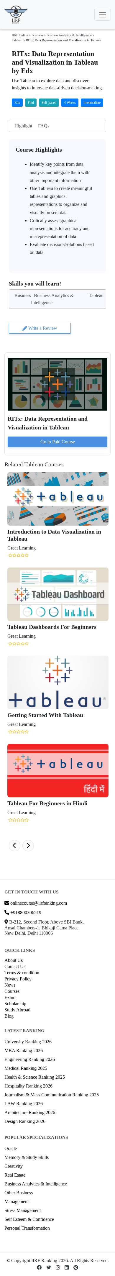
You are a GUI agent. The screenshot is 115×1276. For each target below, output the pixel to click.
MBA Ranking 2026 (23, 1050)
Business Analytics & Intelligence (69, 35)
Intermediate (92, 103)
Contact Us (14, 966)
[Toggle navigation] (102, 15)
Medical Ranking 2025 (25, 1068)
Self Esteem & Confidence (29, 1219)
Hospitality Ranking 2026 (28, 1085)
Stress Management (22, 1210)
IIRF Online (20, 35)
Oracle (10, 1148)
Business (37, 35)
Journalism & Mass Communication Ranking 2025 (51, 1094)
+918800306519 (25, 912)
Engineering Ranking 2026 (29, 1059)
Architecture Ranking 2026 (29, 1112)
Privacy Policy (18, 978)
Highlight (23, 125)
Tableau (17, 40)
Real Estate (14, 1174)
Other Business (18, 1192)
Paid (31, 103)
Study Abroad (17, 1009)
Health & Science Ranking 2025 (34, 1077)
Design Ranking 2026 (24, 1121)
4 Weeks (70, 103)
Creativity (13, 1166)
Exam (9, 997)
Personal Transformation (27, 1228)
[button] (14, 845)
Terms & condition (21, 972)
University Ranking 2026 (28, 1041)
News (9, 985)
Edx (17, 103)
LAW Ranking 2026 (23, 1103)
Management (16, 1201)
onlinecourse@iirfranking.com (38, 903)
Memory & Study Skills (26, 1157)
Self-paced (49, 103)
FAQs (43, 125)
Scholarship (15, 1003)
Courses (11, 991)
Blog (9, 1015)
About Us (13, 960)
